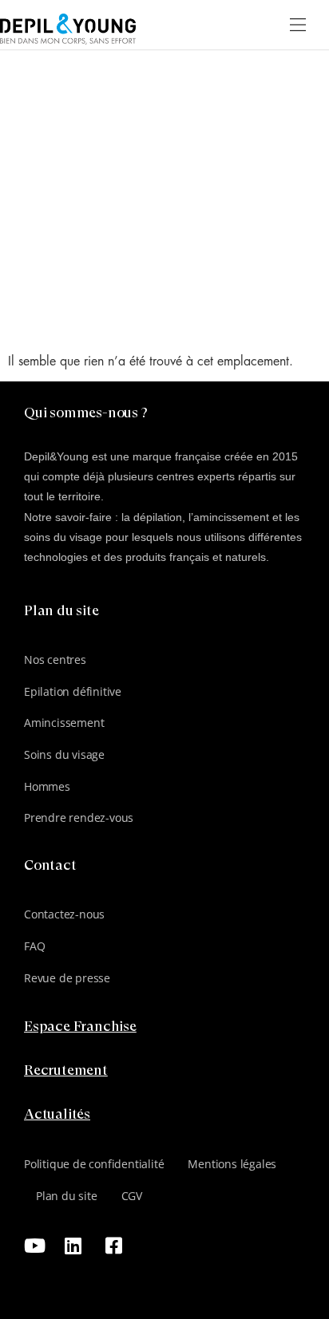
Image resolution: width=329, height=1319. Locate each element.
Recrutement (66, 1071)
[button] (298, 25)
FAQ (34, 946)
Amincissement (64, 722)
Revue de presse (67, 977)
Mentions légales (232, 1163)
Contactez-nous (64, 914)
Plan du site (66, 1195)
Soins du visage (64, 754)
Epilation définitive (72, 691)
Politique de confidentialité (94, 1163)
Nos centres (55, 659)
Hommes (47, 786)
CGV (131, 1195)
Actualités (57, 1115)
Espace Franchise (80, 1027)
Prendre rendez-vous (78, 817)
